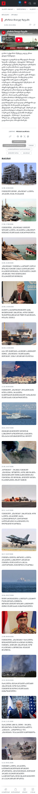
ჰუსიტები (26, 153)
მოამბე (14, 15)
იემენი (31, 145)
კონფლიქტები (19, 141)
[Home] (3, 3)
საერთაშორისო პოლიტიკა (14, 145)
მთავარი (5, 15)
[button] (8, 9)
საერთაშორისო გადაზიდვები (19, 149)
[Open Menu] (34, 3)
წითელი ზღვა (13, 153)
